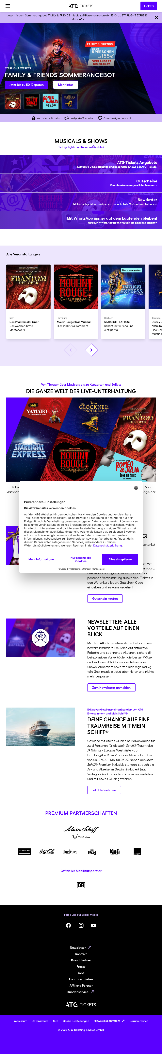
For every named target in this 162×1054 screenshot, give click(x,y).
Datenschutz (40, 1021)
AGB (55, 1021)
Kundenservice (78, 992)
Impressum (20, 1021)
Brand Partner (81, 960)
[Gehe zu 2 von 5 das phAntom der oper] (13, 101)
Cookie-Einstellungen (76, 1021)
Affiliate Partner (81, 985)
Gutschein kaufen (105, 598)
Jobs (81, 973)
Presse (81, 966)
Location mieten (81, 979)
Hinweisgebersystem (107, 1020)
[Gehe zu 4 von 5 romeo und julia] (50, 101)
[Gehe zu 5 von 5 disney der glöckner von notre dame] (69, 101)
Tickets (149, 6)
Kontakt (81, 954)
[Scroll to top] (151, 1043)
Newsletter (78, 947)
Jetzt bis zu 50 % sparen (26, 84)
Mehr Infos (78, 19)
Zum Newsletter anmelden (111, 687)
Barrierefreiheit (139, 1021)
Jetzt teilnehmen (104, 790)
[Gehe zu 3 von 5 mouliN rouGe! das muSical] (32, 101)
